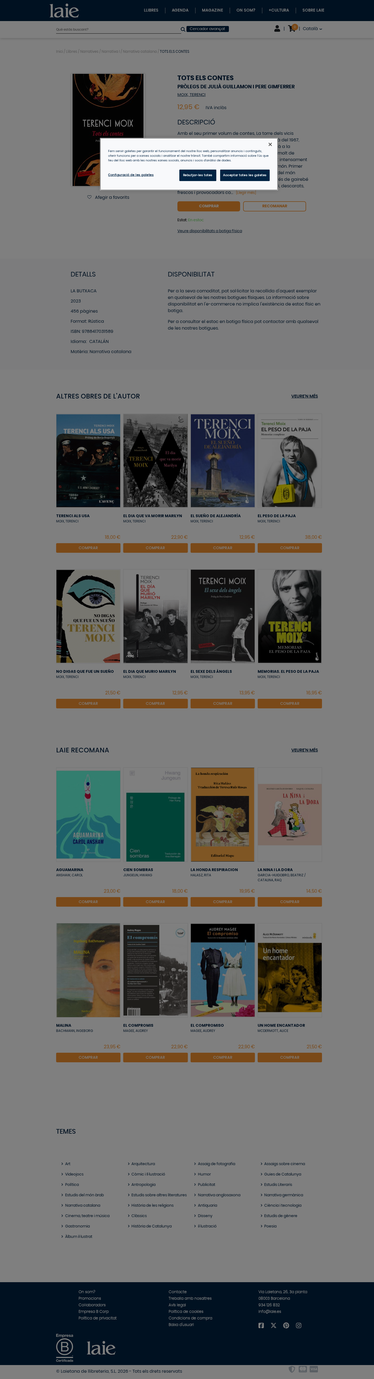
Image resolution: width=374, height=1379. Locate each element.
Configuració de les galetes (131, 174)
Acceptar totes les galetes (245, 175)
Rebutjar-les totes (197, 175)
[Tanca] (270, 144)
